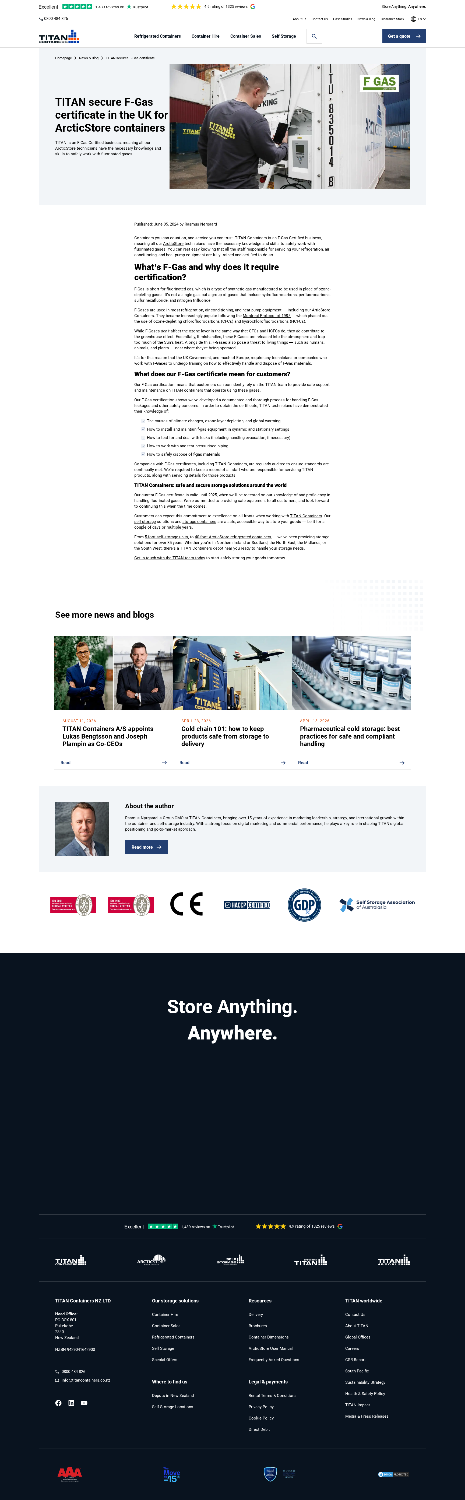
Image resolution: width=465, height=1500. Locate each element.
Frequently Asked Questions (274, 1359)
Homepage (63, 58)
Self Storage (284, 36)
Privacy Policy (261, 1406)
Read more (142, 847)
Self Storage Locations (172, 1406)
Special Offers (164, 1359)
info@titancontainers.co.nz (86, 1380)
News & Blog (366, 19)
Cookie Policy (261, 1418)
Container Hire (206, 36)
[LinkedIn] (71, 1403)
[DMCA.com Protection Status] (394, 1474)
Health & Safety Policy (365, 1393)
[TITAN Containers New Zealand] (59, 36)
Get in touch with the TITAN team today (169, 558)
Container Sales (245, 36)
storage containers (199, 521)
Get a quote (399, 36)
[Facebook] (58, 1403)
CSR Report (355, 1359)
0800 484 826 (56, 18)
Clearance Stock (392, 19)
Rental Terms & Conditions (273, 1395)
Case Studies (342, 19)
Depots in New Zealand (173, 1395)
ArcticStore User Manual (271, 1348)
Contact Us (320, 19)
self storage (145, 521)
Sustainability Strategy (365, 1382)
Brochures (258, 1325)
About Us (299, 19)
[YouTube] (84, 1403)
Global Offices (358, 1337)
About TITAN (356, 1325)
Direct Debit (259, 1429)
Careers (352, 1348)
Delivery (256, 1314)
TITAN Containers (306, 516)
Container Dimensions (269, 1337)
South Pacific (357, 1371)
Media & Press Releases (367, 1416)
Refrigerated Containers (157, 36)
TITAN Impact (357, 1405)
